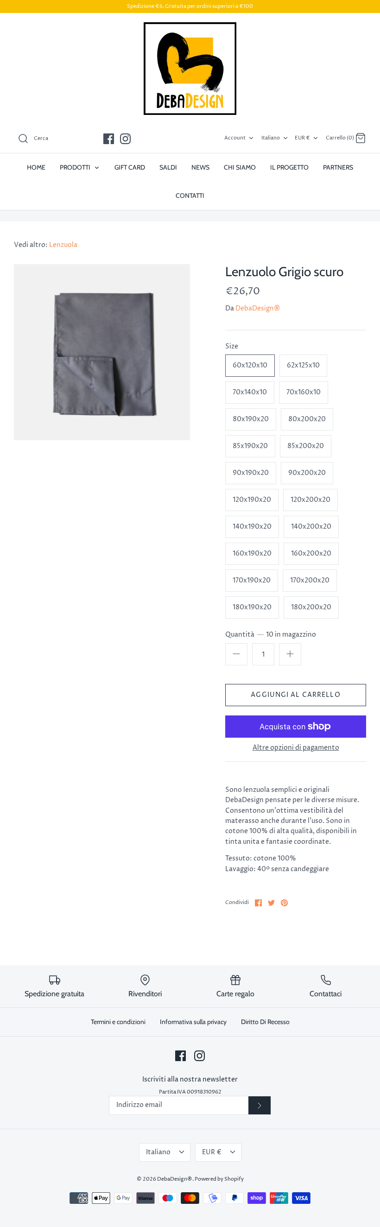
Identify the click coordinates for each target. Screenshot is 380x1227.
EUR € (302, 137)
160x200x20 (311, 553)
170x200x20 (309, 580)
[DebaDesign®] (190, 68)
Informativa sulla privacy (193, 1022)
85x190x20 (250, 446)
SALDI (168, 167)
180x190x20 (252, 607)
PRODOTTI (76, 167)
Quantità (270, 634)
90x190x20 (251, 472)
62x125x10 (303, 365)
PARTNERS (338, 167)
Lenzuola (63, 244)
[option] (102, 352)
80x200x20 (307, 419)
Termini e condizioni (118, 1022)
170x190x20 (252, 580)
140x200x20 (311, 526)
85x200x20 (305, 446)
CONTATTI (190, 195)
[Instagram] (125, 138)
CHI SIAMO (240, 167)
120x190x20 (252, 499)
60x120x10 (250, 365)
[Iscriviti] (259, 1105)
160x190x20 (252, 553)
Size (231, 346)
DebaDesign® (257, 308)
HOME (36, 167)
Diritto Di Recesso (265, 1022)
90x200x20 (307, 472)
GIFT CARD (129, 167)
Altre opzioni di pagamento (296, 748)
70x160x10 (303, 392)
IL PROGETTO (289, 167)
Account (235, 137)
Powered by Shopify (219, 1179)
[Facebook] (108, 138)
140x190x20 (252, 526)
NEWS (200, 167)
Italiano (270, 137)
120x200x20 (310, 499)
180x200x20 (311, 607)
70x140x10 (250, 392)
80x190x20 (251, 419)
